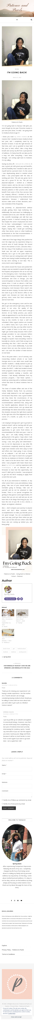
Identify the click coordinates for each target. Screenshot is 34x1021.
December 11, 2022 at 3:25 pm (9, 685)
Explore (4, 945)
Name (4, 765)
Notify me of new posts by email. (14, 804)
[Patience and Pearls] (17, 8)
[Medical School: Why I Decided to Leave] (8, 612)
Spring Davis (9, 594)
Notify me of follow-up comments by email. (17, 800)
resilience (13, 652)
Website (4, 782)
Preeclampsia (6, 467)
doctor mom (6, 648)
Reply (3, 688)
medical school (22, 648)
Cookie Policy (11, 1013)
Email (4, 774)
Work (17, 69)
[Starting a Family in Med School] (22, 612)
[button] (17, 46)
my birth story (11, 465)
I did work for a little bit (22, 164)
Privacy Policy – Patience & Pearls (13, 950)
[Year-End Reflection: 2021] (8, 632)
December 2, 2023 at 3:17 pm (10, 714)
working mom (22, 652)
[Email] (21, 598)
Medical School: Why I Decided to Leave (7, 619)
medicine (5, 652)
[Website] (18, 598)
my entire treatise (20, 137)
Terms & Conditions (8, 954)
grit (14, 648)
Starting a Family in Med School (22, 618)
